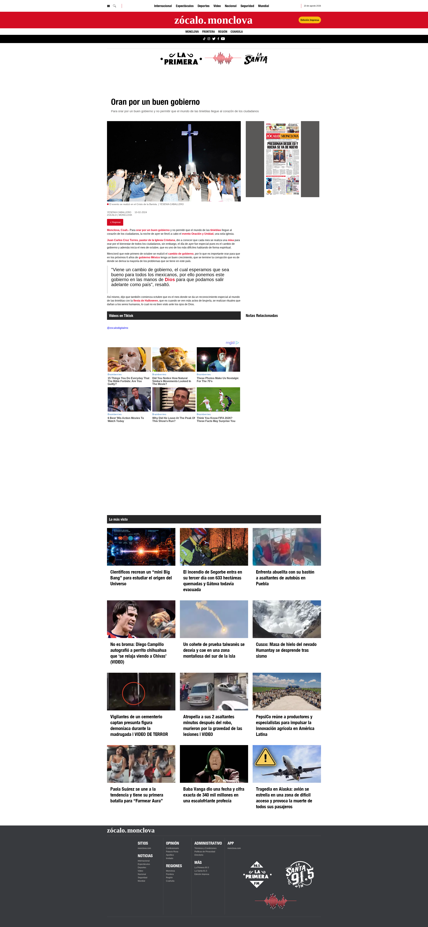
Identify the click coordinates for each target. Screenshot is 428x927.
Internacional (163, 6)
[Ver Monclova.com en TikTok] (204, 39)
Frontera (208, 31)
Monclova (192, 31)
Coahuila (237, 31)
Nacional (231, 6)
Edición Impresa (310, 20)
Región (222, 31)
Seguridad (247, 6)
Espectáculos (185, 6)
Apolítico (170, 855)
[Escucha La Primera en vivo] (254, 874)
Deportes (203, 6)
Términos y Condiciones (205, 848)
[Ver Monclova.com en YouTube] (223, 39)
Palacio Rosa (172, 851)
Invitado (169, 858)
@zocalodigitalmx (117, 327)
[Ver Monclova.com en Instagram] (209, 39)
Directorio (198, 855)
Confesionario (172, 848)
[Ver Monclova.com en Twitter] (213, 39)
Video (217, 6)
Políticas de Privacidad (204, 851)
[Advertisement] (282, 230)
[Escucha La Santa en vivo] (300, 874)
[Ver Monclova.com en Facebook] (218, 39)
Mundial (263, 6)
